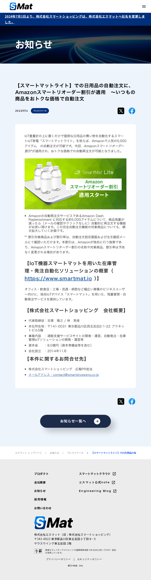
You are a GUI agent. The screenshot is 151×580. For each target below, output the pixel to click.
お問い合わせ (43, 508)
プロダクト (41, 474)
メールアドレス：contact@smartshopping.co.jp (64, 374)
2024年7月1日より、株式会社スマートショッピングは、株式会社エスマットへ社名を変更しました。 (75, 19)
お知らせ (54, 452)
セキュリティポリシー (89, 559)
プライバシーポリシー (58, 559)
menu (144, 6)
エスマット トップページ (28, 452)
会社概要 (40, 482)
